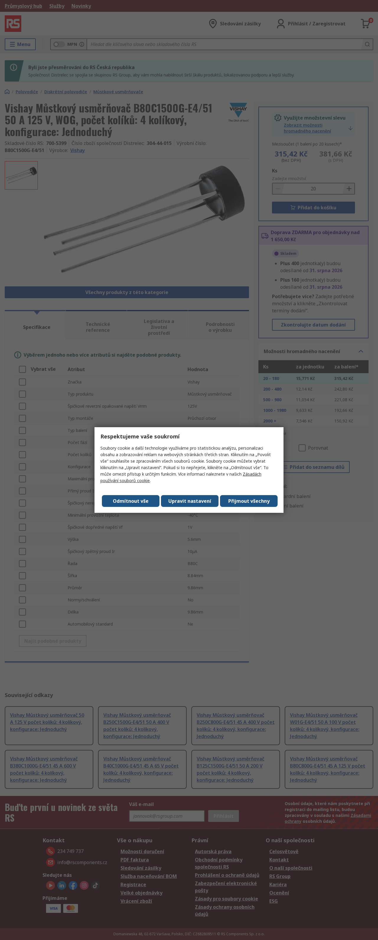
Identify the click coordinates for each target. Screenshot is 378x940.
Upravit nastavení (189, 501)
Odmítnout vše (131, 501)
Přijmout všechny (249, 501)
